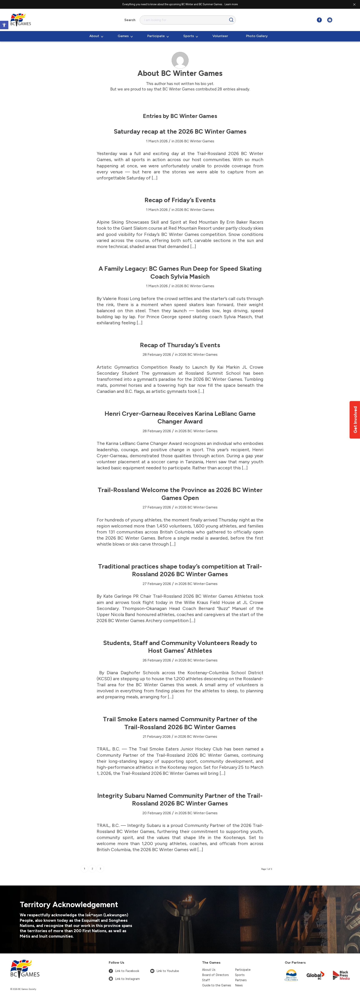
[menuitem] (96, 36)
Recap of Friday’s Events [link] (180, 200)
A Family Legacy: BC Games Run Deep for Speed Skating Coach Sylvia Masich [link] (180, 272)
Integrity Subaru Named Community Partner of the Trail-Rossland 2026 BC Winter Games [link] (180, 799)
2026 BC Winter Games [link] (194, 141)
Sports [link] (240, 975)
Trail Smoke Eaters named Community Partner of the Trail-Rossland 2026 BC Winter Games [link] (180, 723)
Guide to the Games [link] (216, 985)
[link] (4, 25)
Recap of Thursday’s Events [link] (180, 345)
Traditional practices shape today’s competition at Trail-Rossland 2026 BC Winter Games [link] (180, 570)
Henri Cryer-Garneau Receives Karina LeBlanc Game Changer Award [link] (180, 417)
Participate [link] (242, 970)
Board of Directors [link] (215, 975)
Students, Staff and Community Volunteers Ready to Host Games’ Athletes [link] (180, 647)
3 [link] (100, 868)
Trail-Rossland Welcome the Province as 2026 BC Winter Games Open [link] (180, 494)
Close (354, 4)
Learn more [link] (231, 4)
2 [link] (92, 868)
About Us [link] (208, 970)
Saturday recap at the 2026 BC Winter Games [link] (180, 131)
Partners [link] (241, 980)
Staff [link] (206, 980)
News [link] (239, 985)
